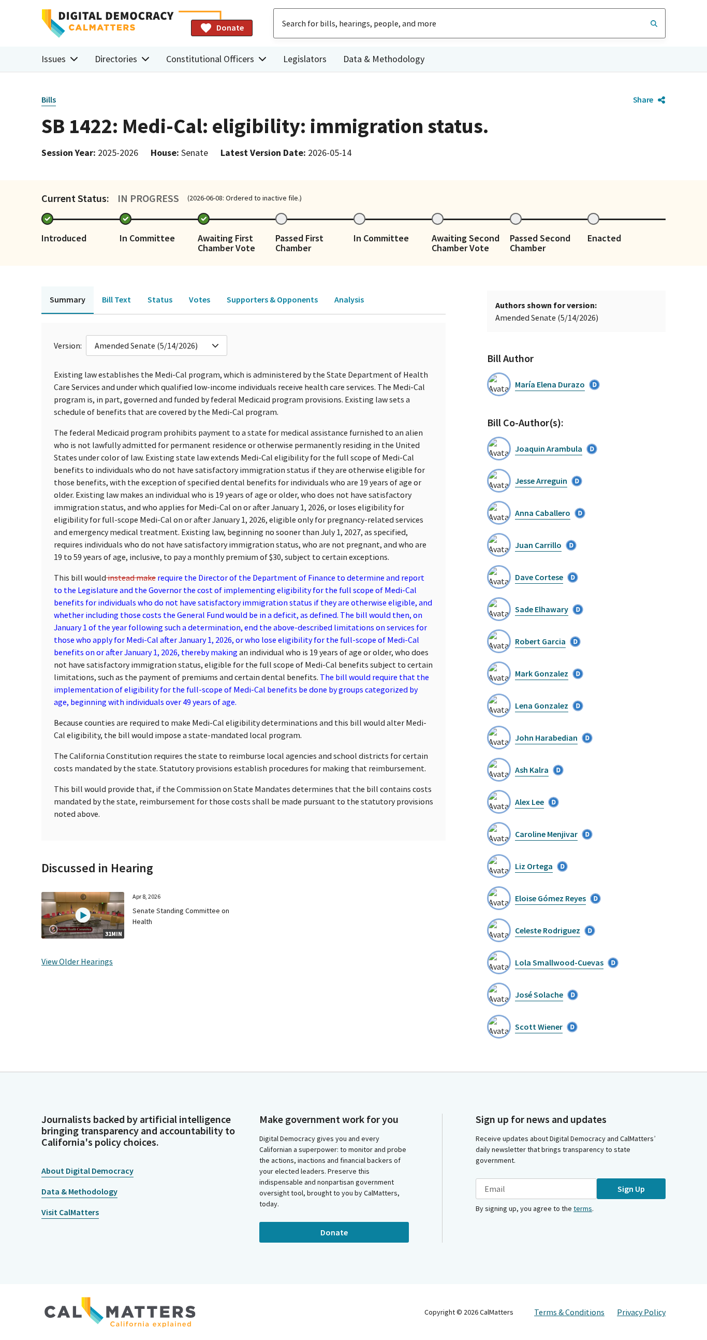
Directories (116, 59)
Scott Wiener (539, 1026)
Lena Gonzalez (541, 705)
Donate (230, 27)
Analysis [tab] (349, 299)
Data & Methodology (383, 59)
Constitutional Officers (210, 59)
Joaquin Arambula (548, 448)
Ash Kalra (532, 770)
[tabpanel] (243, 582)
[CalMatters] (120, 1312)
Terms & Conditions (569, 1312)
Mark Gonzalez (541, 673)
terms (582, 1208)
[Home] (112, 23)
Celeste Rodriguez (547, 930)
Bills (48, 99)
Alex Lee (529, 802)
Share (643, 99)
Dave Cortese (539, 577)
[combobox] (469, 23)
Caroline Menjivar (546, 834)
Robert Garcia (540, 641)
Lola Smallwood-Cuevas (559, 962)
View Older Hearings (77, 961)
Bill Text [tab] (116, 299)
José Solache (539, 994)
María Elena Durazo (550, 384)
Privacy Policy (641, 1312)
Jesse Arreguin (541, 481)
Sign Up (631, 1189)
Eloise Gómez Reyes (550, 898)
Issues (53, 59)
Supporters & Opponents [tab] (272, 299)
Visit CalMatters (70, 1212)
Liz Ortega (534, 866)
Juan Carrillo (538, 545)
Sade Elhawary (541, 609)
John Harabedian (546, 737)
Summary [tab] (67, 299)
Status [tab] (160, 299)
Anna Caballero (542, 513)
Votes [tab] (199, 299)
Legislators (305, 59)
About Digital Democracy (87, 1170)
